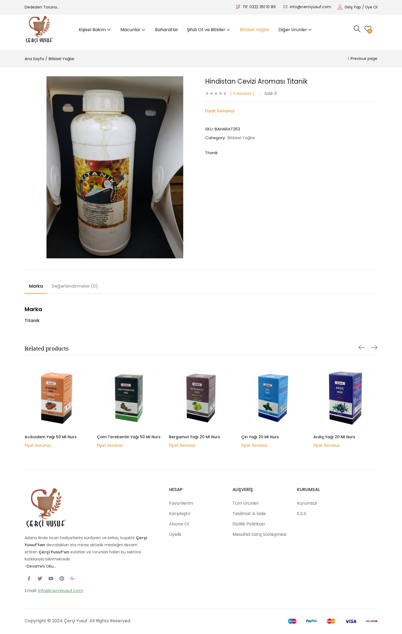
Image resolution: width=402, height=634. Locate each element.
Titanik (211, 153)
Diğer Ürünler (293, 30)
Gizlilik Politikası (248, 524)
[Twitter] (39, 578)
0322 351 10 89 (262, 7)
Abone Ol (179, 524)
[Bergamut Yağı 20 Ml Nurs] (201, 398)
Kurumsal (307, 503)
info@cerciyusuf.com (310, 7)
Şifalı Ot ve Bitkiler (206, 30)
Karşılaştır (180, 513)
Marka (36, 286)
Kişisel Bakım (93, 30)
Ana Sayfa (34, 59)
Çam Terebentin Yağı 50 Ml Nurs (129, 437)
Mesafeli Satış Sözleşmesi (259, 534)
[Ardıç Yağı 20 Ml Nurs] (345, 398)
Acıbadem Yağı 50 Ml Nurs (51, 437)
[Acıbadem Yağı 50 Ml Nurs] (57, 398)
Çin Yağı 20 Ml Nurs (260, 437)
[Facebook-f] (29, 578)
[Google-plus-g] (72, 578)
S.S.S (301, 513)
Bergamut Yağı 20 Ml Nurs (194, 437)
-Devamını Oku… (40, 566)
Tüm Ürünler (245, 503)
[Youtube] (50, 578)
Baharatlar (166, 30)
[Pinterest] (61, 578)
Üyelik (175, 534)
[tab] (36, 287)
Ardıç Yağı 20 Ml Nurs (334, 437)
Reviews (242, 93)
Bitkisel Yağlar (255, 30)
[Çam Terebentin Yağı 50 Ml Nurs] (129, 398)
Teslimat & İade (249, 513)
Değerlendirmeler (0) (75, 286)
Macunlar (131, 30)
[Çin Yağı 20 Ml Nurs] (273, 398)
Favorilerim (181, 503)
